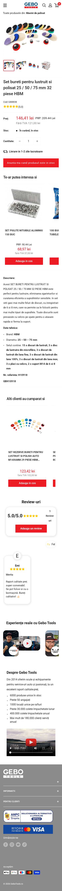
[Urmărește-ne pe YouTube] (18, 844)
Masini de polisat (35, 13)
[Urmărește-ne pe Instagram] (12, 844)
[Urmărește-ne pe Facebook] (5, 844)
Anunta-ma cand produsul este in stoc (31, 162)
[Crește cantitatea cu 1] (37, 141)
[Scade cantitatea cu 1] (19, 141)
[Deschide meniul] (5, 5)
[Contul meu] (50, 5)
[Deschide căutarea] (44, 5)
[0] (57, 5)
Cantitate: (8, 141)
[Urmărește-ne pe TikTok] (24, 844)
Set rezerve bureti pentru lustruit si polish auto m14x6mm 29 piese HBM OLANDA (25, 458)
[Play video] (27, 643)
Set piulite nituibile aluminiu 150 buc (24, 232)
